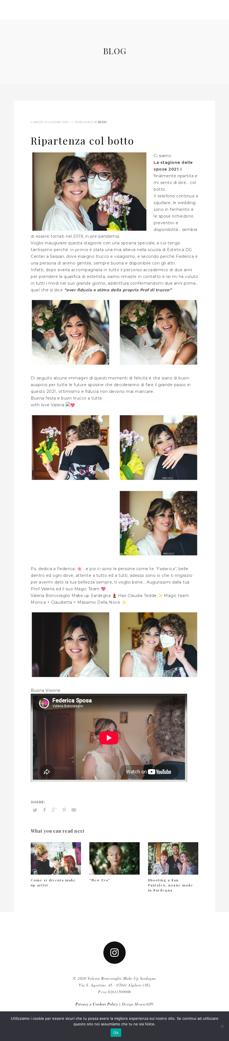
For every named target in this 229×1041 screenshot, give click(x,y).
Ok (115, 1032)
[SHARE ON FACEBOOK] (44, 810)
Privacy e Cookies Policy (96, 1004)
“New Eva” (99, 880)
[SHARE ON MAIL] (74, 810)
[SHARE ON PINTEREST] (64, 810)
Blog (102, 122)
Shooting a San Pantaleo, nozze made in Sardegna (170, 885)
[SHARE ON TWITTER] (35, 810)
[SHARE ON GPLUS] (54, 810)
